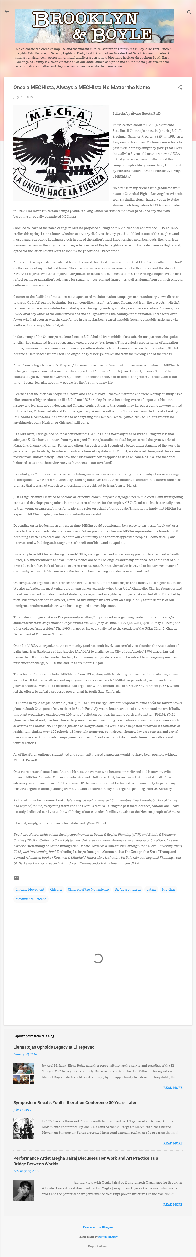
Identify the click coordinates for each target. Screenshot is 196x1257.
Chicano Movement (30, 889)
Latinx (151, 889)
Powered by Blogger (98, 1227)
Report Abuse (98, 1246)
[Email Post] (16, 880)
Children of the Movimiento (88, 889)
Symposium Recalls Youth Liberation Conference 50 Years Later (75, 1102)
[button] (180, 87)
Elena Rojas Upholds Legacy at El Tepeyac (53, 1047)
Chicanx (56, 889)
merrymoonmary (108, 1237)
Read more (173, 1088)
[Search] (189, 13)
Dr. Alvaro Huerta (128, 889)
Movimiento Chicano (31, 899)
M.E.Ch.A (168, 889)
